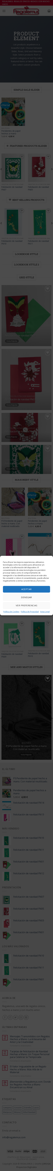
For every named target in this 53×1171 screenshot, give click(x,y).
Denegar (26, 597)
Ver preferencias (26, 605)
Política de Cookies (11, 611)
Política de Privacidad (30, 611)
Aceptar (26, 589)
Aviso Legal (45, 611)
